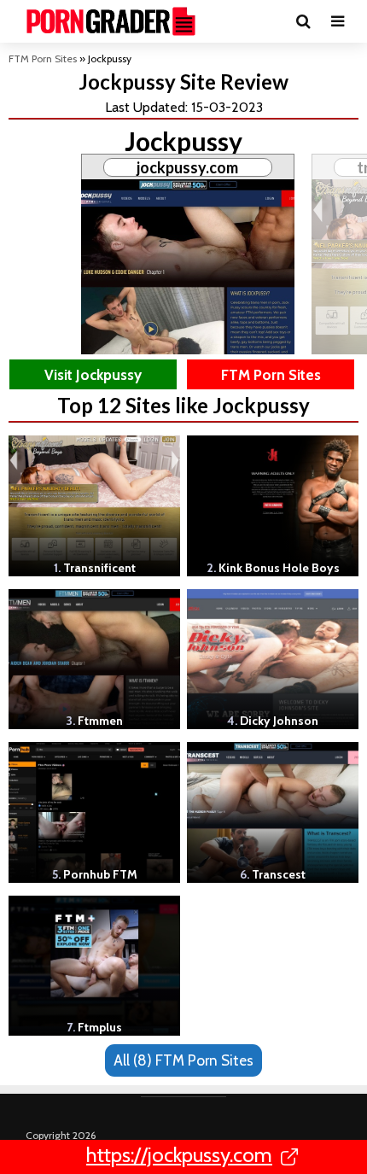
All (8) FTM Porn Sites (183, 1060)
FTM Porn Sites (43, 58)
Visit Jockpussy (93, 374)
